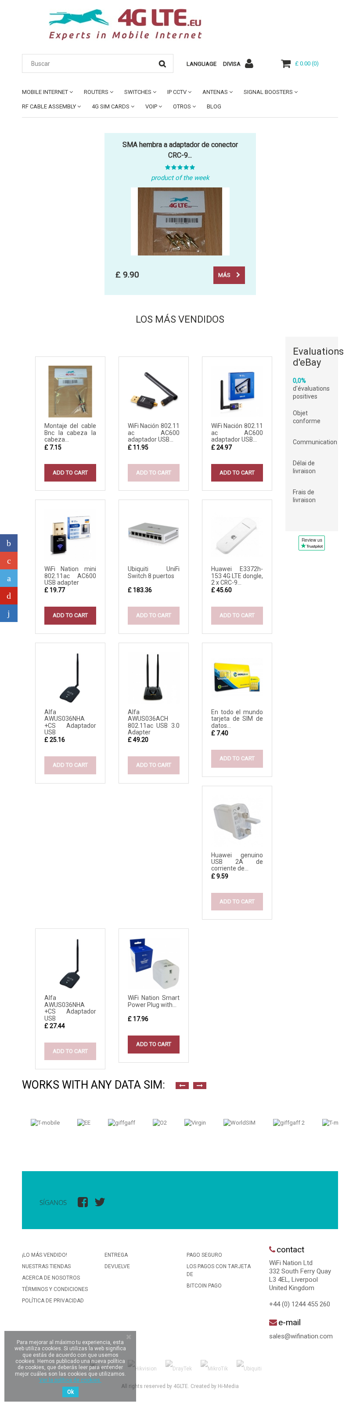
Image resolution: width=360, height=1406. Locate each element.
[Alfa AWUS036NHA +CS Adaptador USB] (70, 678)
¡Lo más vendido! (44, 1255)
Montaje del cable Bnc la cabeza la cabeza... (70, 432)
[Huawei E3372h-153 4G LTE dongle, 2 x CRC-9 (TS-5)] (237, 535)
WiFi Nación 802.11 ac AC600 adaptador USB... (154, 432)
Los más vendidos (180, 319)
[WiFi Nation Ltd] (125, 24)
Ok (70, 1392)
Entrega (116, 1255)
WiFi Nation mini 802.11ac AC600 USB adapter (70, 575)
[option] (45, 1123)
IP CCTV (177, 92)
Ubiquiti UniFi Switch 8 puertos (154, 572)
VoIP (151, 106)
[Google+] (9, 560)
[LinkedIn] (9, 613)
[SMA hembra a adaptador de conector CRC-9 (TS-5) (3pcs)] (180, 221)
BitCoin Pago (204, 1286)
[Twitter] (9, 578)
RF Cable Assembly (49, 106)
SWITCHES (137, 92)
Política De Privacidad (53, 1301)
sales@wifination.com (301, 1336)
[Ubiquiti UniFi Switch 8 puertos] (154, 535)
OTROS (182, 106)
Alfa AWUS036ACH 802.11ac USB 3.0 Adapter (154, 722)
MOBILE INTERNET (45, 92)
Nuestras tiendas (46, 1266)
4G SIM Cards (111, 106)
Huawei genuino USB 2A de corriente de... (237, 862)
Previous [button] (182, 1085)
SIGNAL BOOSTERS (268, 92)
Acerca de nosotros (51, 1278)
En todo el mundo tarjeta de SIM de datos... (237, 718)
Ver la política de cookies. (70, 1380)
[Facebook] (9, 543)
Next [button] (199, 1085)
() (307, 63)
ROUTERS (96, 92)
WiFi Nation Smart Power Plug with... (154, 1001)
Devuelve (117, 1266)
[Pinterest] (9, 595)
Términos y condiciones (55, 1289)
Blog (214, 106)
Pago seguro (204, 1255)
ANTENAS (215, 92)
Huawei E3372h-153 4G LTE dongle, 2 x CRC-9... (237, 575)
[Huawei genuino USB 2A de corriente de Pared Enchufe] (237, 821)
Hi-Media (228, 1386)
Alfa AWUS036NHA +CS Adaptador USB (70, 722)
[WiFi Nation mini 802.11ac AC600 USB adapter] (70, 535)
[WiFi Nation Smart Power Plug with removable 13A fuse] (154, 963)
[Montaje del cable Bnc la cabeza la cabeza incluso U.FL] (70, 391)
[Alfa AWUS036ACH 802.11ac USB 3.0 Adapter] (154, 678)
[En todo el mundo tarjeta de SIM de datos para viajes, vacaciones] (237, 678)
